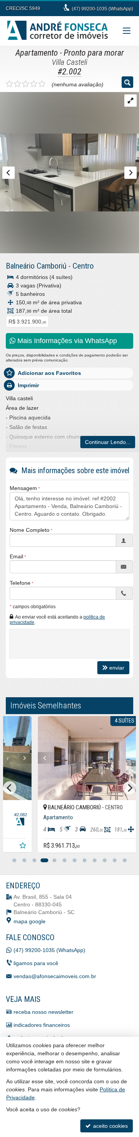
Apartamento (36, 53)
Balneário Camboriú (36, 266)
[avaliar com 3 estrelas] (25, 84)
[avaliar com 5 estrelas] (42, 84)
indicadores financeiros (42, 1025)
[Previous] (18, 758)
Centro (83, 266)
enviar (116, 668)
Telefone (20, 583)
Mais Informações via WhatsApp (66, 341)
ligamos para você (36, 963)
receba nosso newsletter (43, 1012)
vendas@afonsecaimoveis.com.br (55, 976)
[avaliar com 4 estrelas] (33, 84)
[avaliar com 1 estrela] (9, 84)
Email (16, 556)
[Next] (126, 758)
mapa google (30, 921)
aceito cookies (110, 1126)
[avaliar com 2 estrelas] (17, 84)
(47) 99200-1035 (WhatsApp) (102, 9)
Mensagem (23, 488)
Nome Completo (29, 530)
